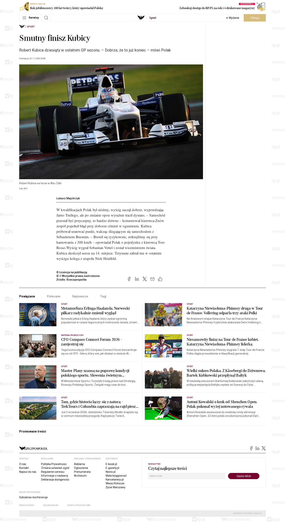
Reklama (79, 464)
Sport (31, 26)
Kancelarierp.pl (115, 479)
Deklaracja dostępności (55, 479)
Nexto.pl (111, 471)
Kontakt (24, 467)
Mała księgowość (116, 475)
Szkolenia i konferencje (33, 497)
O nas (22, 464)
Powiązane (27, 296)
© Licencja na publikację (71, 272)
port (152, 18)
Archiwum (80, 475)
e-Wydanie (232, 17)
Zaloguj (254, 17)
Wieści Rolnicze (115, 483)
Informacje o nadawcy (54, 475)
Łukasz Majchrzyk (68, 198)
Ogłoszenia (81, 467)
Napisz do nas (27, 471)
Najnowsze (80, 296)
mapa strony (26, 505)
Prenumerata (82, 471)
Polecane (54, 296)
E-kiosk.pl (111, 464)
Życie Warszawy (115, 487)
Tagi (103, 296)
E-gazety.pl (112, 467)
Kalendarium (50, 505)
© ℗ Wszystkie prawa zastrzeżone (78, 275)
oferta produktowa (79, 505)
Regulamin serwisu (52, 471)
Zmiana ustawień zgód (55, 467)
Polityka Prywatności (53, 464)
